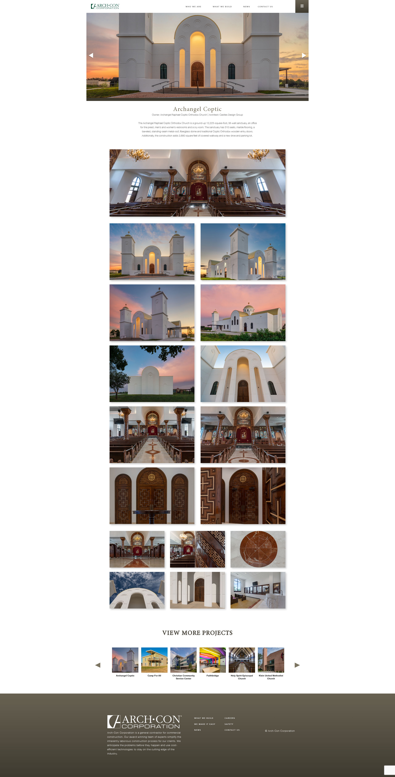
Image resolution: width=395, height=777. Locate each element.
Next (304, 55)
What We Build (222, 6)
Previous (90, 55)
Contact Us (265, 6)
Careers (230, 718)
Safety (229, 724)
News (246, 6)
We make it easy (204, 724)
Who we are (193, 6)
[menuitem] (195, 6)
